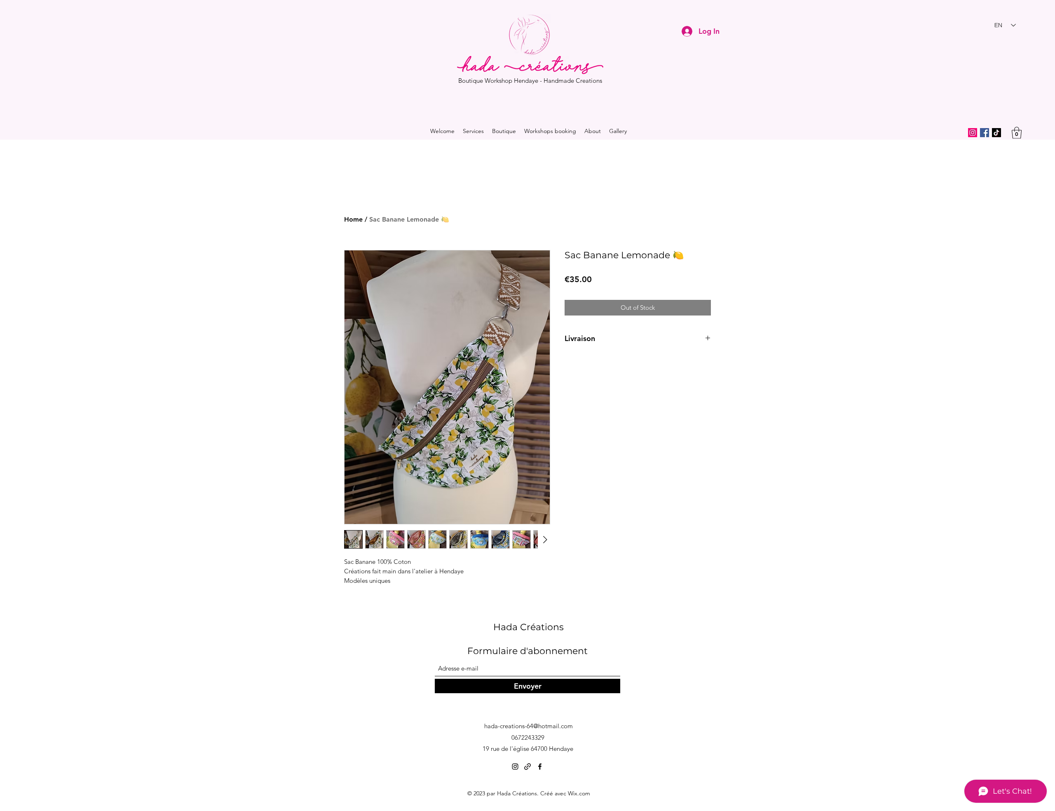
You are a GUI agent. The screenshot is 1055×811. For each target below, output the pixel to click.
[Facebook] (984, 132)
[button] (1017, 133)
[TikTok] (996, 132)
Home (353, 219)
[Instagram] (972, 132)
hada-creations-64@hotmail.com (528, 726)
